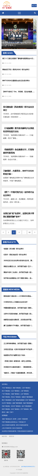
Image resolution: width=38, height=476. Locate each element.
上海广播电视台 (24, 391)
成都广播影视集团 (17, 403)
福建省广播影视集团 (27, 397)
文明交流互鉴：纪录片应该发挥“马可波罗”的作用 (20, 349)
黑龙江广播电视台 (16, 397)
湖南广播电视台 (17, 388)
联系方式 (11, 436)
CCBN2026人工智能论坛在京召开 (16, 302)
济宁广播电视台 (24, 409)
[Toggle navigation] (19, 13)
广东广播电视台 (6, 394)
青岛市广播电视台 (16, 406)
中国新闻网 (25, 419)
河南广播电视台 (6, 397)
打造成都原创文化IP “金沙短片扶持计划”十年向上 (18, 44)
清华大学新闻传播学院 (22, 425)
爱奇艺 (3, 412)
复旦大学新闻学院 (17, 428)
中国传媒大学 (22, 422)
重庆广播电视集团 (7, 400)
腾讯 (31, 409)
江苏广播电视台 (26, 388)
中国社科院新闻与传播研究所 (25, 431)
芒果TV (12, 412)
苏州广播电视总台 (30, 400)
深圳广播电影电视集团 (18, 400)
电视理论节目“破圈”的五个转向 (14, 355)
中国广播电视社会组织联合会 (10, 422)
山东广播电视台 (24, 394)
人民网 (19, 419)
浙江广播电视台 (6, 391)
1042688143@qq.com (10, 446)
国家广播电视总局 (7, 419)
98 (30, 232)
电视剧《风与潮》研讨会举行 (14, 249)
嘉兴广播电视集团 (26, 406)
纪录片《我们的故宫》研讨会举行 (15, 255)
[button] (35, 13)
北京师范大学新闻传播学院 (9, 431)
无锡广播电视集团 (28, 403)
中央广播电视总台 (7, 388)
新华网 (14, 419)
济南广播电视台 (6, 406)
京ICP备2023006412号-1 (28, 466)
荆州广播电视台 (6, 409)
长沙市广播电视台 (7, 403)
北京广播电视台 (15, 391)
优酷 (7, 412)
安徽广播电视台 (15, 394)
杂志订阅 (4, 436)
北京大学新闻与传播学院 (8, 425)
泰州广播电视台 (15, 409)
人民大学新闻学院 (7, 428)
